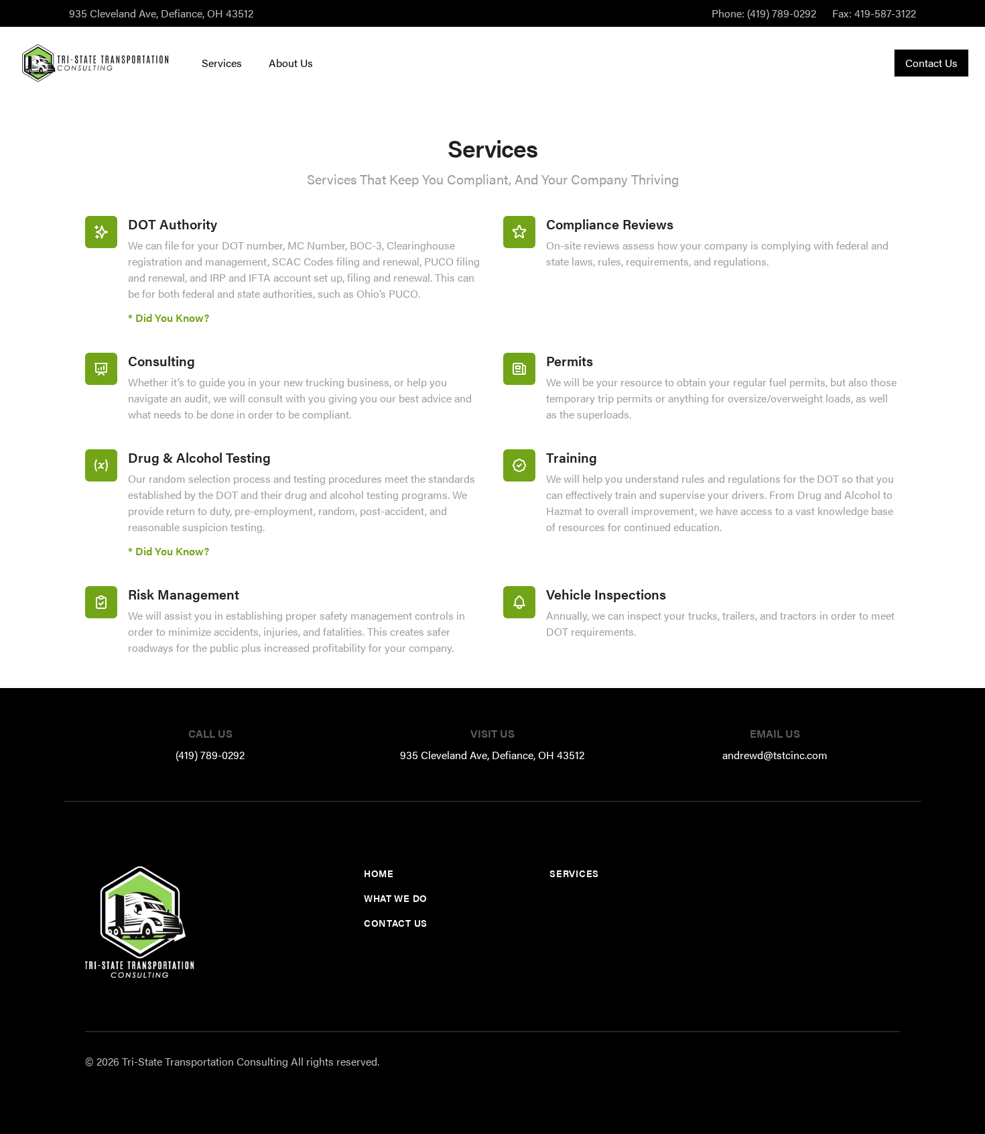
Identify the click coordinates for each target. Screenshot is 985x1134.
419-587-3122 (874, 13)
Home (379, 873)
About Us (291, 62)
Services (222, 62)
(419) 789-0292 (764, 13)
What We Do (396, 898)
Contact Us (931, 62)
